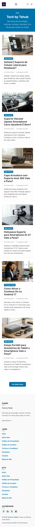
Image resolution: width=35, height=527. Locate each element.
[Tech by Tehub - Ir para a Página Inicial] (4, 4)
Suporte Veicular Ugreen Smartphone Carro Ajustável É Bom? (17, 121)
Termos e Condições (10, 448)
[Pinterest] (16, 511)
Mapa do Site (7, 459)
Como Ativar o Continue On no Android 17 (13, 291)
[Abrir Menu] (16, 4)
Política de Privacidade (10, 441)
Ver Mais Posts (17, 384)
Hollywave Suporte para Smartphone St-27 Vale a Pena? (17, 235)
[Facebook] (3, 511)
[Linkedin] (7, 511)
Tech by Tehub (13, 517)
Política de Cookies (9, 445)
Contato (5, 456)
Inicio (4, 434)
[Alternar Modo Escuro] (31, 4)
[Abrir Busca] (27, 4)
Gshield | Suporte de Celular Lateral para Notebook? (15, 65)
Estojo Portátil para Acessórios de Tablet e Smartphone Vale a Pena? (17, 349)
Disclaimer (6, 452)
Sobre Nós (6, 437)
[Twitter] (11, 511)
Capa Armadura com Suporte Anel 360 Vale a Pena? (17, 178)
